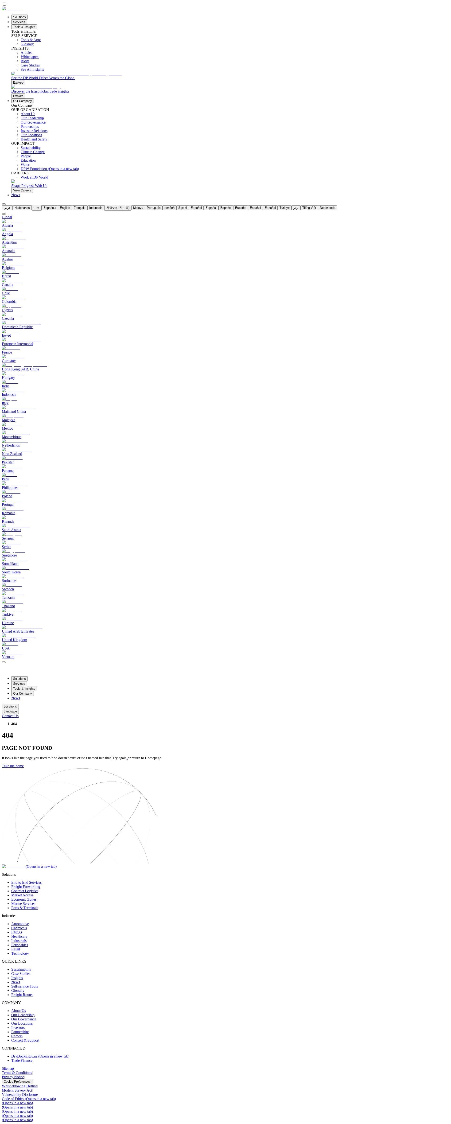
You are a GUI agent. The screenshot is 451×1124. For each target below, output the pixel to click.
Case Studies (20, 974)
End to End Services (26, 882)
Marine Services (23, 904)
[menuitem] (7, 207)
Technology (20, 953)
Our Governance (23, 1019)
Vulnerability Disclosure (20, 1095)
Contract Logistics (24, 891)
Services (19, 22)
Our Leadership (23, 1015)
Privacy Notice (13, 1077)
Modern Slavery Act (17, 1090)
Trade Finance (21, 1060)
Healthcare (19, 936)
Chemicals (19, 928)
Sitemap (8, 1068)
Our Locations (22, 1023)
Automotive (20, 924)
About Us (18, 1011)
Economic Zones (23, 899)
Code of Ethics (29, 1099)
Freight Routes (22, 995)
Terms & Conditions (17, 1073)
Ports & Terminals (24, 908)
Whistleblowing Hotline (19, 1086)
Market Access (22, 895)
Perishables (19, 945)
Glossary (17, 990)
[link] (230, 78)
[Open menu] (4, 662)
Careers (17, 1036)
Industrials (19, 941)
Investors (18, 1028)
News (15, 195)
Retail (15, 949)
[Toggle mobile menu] (4, 661)
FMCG (16, 932)
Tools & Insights (24, 27)
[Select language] (4, 204)
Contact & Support (25, 1040)
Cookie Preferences (17, 1081)
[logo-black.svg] (11, 9)
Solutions (19, 17)
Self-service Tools (24, 986)
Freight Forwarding (25, 887)
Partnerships (20, 1032)
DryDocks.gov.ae (40, 1056)
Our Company (22, 101)
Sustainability (21, 969)
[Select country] (4, 214)
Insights (17, 978)
